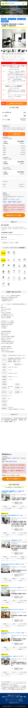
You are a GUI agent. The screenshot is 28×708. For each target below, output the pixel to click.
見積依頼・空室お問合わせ (16, 103)
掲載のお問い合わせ (14, 702)
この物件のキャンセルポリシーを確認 (10, 242)
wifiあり (19, 56)
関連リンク (8, 699)
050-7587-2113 (14, 201)
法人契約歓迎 (4, 59)
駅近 (7, 56)
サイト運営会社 (19, 700)
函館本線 (10, 359)
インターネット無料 (13, 56)
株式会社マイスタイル (9, 582)
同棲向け (3, 56)
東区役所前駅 (18, 358)
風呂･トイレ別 (9, 58)
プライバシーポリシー (10, 700)
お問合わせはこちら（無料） (14, 215)
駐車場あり (4, 58)
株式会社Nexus (6, 195)
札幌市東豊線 (11, 358)
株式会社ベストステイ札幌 (10, 560)
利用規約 (20, 699)
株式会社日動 (7, 510)
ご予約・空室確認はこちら (15, 478)
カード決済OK (21, 58)
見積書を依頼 (16, 134)
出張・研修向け (11, 59)
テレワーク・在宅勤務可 (19, 59)
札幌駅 (14, 359)
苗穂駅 (14, 361)
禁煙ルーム (16, 58)
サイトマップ (14, 699)
